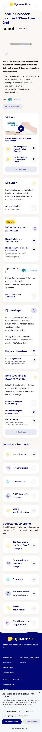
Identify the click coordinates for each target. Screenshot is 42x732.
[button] (21, 728)
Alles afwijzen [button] (31, 722)
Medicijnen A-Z (7, 663)
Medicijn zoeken (8, 667)
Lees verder (15, 707)
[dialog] (21, 711)
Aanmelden (23, 663)
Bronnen (5, 689)
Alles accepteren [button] (11, 722)
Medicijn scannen (8, 672)
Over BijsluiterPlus (8, 684)
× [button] (39, 692)
